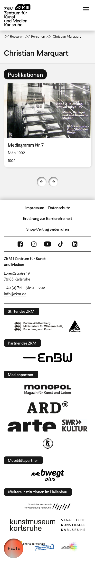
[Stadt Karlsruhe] (75, 326)
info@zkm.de (15, 294)
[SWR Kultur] (74, 425)
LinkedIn (75, 244)
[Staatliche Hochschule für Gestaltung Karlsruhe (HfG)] (47, 506)
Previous (42, 182)
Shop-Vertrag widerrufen (47, 229)
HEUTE (14, 548)
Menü (86, 9)
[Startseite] (21, 15)
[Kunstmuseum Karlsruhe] (32, 525)
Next (53, 182)
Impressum (34, 207)
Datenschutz (59, 207)
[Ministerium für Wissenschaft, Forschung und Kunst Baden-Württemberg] (38, 326)
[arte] (32, 426)
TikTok (61, 244)
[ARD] (47, 407)
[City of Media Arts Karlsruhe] (69, 547)
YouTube (47, 244)
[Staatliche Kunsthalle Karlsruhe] (73, 525)
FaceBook (20, 244)
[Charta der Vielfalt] (35, 547)
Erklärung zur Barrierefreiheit (47, 218)
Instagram (34, 244)
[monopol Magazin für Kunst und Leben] (47, 389)
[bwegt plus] (47, 475)
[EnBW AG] (47, 357)
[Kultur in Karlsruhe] (47, 443)
